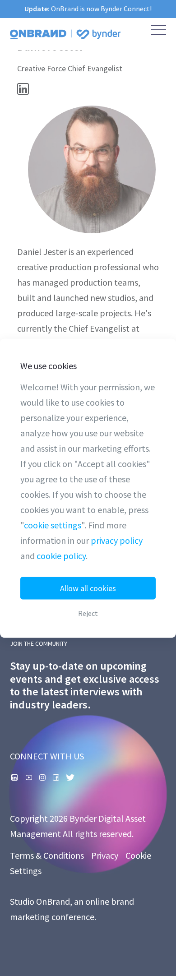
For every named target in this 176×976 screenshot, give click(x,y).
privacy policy (117, 540)
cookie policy (61, 555)
